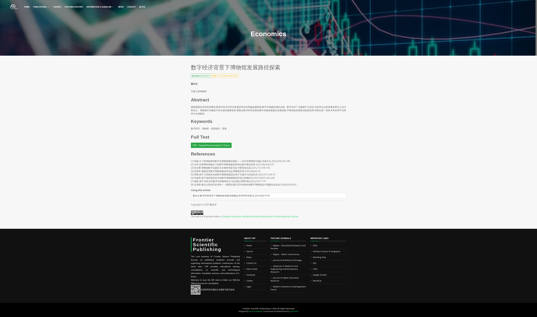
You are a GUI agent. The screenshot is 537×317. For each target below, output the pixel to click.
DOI (314, 263)
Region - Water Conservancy (286, 254)
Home (27, 7)
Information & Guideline (99, 7)
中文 (143, 7)
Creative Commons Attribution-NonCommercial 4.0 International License (260, 216)
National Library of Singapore (326, 251)
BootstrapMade (255, 311)
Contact (131, 7)
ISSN (315, 245)
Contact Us (251, 263)
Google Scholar (320, 275)
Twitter (249, 280)
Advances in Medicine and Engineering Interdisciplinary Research (284, 269)
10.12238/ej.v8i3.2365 (224, 75)
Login (248, 286)
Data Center (252, 269)
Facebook (250, 275)
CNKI (315, 269)
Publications (40, 7)
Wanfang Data (319, 257)
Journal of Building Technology (287, 260)
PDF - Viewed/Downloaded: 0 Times (211, 145)
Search (57, 7)
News (121, 7)
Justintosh (294, 311)
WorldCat (317, 280)
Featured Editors (74, 7)
